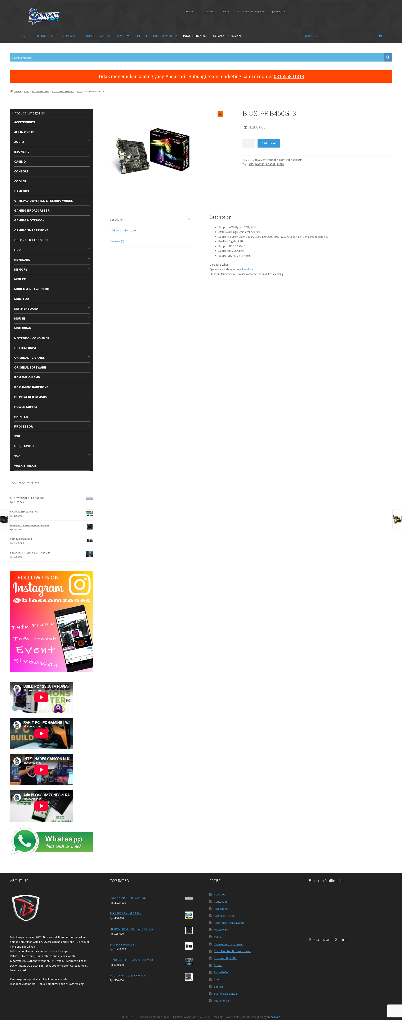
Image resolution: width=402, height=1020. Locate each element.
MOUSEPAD (22, 328)
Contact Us (227, 11)
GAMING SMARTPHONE (31, 230)
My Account (221, 930)
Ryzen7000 (221, 972)
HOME (23, 36)
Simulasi (219, 986)
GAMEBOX (21, 191)
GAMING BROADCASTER (32, 210)
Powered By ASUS (225, 958)
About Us (212, 11)
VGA (17, 455)
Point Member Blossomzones (232, 951)
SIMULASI (141, 36)
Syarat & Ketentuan (226, 994)
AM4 (79, 91)
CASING (20, 161)
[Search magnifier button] (388, 57)
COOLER (20, 181)
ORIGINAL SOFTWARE (30, 367)
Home (189, 11)
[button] (220, 114)
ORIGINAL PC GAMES (29, 357)
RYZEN (280, 164)
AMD (251, 164)
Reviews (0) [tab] (117, 241)
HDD (17, 250)
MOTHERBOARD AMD (63, 91)
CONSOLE (21, 171)
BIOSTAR (270, 164)
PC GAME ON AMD (27, 377)
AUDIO (19, 142)
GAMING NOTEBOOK (29, 220)
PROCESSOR (23, 426)
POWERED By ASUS (195, 36)
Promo (218, 965)
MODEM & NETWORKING (32, 289)
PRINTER (21, 416)
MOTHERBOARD (40, 91)
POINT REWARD (162, 36)
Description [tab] (117, 219)
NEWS (120, 36)
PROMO (88, 36)
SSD (17, 436)
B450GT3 (259, 164)
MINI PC (20, 279)
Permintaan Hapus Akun (228, 944)
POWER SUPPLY (25, 407)
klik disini (248, 269)
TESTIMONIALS (68, 36)
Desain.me (273, 1017)
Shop (26, 91)
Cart (200, 11)
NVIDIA (218, 937)
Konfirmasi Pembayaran (251, 11)
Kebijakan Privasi (224, 915)
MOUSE (19, 318)
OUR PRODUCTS (43, 36)
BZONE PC (22, 151)
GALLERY (105, 36)
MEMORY (20, 269)
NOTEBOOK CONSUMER (31, 338)
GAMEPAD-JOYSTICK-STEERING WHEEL (43, 200)
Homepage (221, 909)
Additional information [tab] (123, 230)
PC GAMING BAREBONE (31, 387)
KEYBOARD (22, 259)
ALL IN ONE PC (24, 132)
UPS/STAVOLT (24, 446)
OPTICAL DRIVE (25, 348)
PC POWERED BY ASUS (30, 397)
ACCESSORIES (24, 122)
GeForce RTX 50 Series (227, 36)
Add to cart (269, 143)
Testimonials (222, 1000)
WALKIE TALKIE (25, 465)
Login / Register (278, 11)
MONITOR (21, 299)
